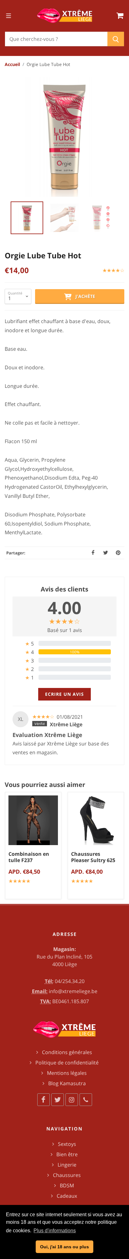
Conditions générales (67, 1052)
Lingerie (67, 1164)
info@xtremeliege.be (73, 991)
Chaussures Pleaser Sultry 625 (93, 857)
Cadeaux (67, 1195)
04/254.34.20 (70, 981)
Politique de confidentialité (67, 1062)
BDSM (67, 1185)
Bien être (67, 1154)
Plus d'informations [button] (55, 1230)
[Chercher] (115, 39)
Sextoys (67, 1144)
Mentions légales (67, 1072)
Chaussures (67, 1175)
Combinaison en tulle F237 (28, 857)
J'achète (83, 296)
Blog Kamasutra (67, 1083)
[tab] (64, 643)
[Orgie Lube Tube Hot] (64, 137)
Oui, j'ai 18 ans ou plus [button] (64, 1246)
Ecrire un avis (64, 694)
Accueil (12, 64)
